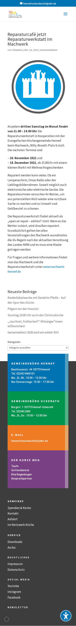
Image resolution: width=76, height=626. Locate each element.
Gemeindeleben (49, 50)
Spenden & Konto (19, 508)
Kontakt (13, 513)
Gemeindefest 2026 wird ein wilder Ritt (33, 332)
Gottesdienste (20, 470)
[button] (65, 16)
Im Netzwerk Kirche (21, 525)
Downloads (15, 542)
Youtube (13, 586)
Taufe (14, 466)
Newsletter (18, 607)
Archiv (12, 548)
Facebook (14, 597)
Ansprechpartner (21, 478)
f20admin (17, 50)
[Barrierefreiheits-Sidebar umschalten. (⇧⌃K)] (65, 615)
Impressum (15, 564)
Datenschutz (16, 570)
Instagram (14, 592)
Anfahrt (13, 519)
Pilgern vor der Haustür (23, 309)
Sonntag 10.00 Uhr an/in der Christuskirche (35, 315)
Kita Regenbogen (21, 474)
